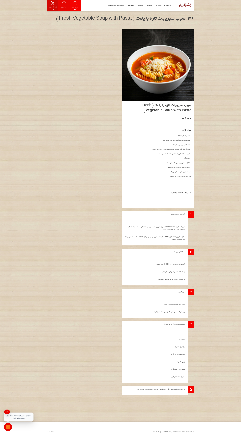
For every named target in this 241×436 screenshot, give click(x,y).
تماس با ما (50, 431)
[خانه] (185, 5)
